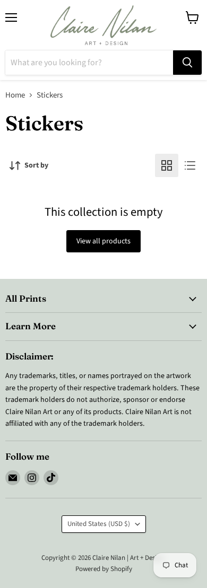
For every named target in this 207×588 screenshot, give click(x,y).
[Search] (187, 62)
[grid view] (166, 165)
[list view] (190, 165)
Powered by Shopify (103, 569)
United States (98, 524)
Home (15, 95)
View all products (103, 241)
